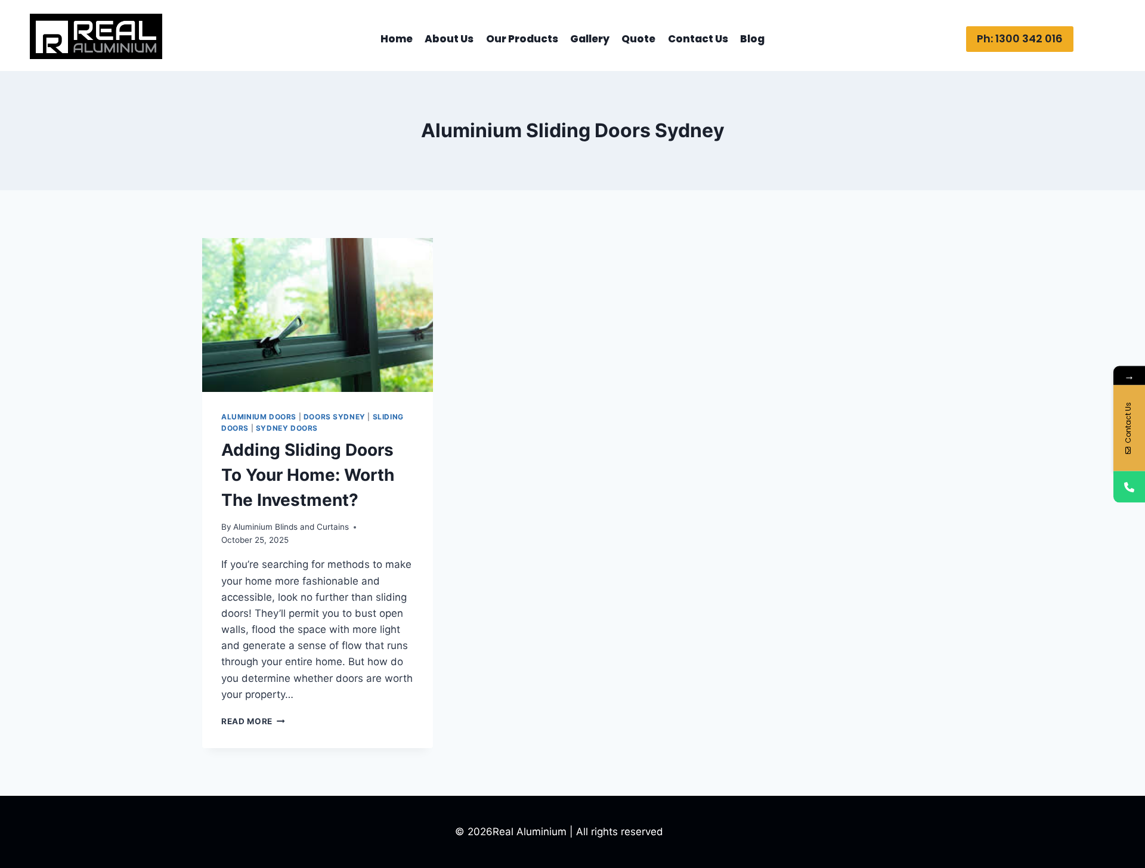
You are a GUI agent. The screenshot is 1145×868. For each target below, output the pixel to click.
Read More (253, 721)
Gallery (589, 39)
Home (396, 39)
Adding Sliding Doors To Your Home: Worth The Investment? (307, 475)
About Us (449, 39)
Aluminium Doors (258, 416)
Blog (752, 39)
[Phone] (1129, 486)
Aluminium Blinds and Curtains (291, 527)
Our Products (522, 39)
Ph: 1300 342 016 (1020, 38)
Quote (638, 39)
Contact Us (698, 39)
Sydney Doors (287, 428)
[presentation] (317, 315)
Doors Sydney (335, 416)
